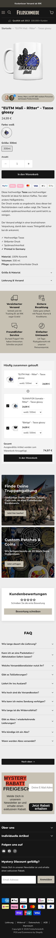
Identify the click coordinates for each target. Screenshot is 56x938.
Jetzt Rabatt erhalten (41, 807)
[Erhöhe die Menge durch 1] (29, 164)
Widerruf (21, 922)
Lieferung (9, 922)
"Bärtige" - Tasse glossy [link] (33, 422)
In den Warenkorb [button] (28, 457)
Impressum (28, 925)
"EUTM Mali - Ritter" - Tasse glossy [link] (31, 376)
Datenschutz (34, 922)
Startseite (6, 28)
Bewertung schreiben (28, 611)
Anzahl (5, 157)
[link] (11, 379)
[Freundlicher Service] (14, 336)
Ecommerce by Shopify (32, 932)
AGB (45, 922)
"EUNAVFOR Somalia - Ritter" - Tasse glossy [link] (33, 400)
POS (16, 932)
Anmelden (46, 879)
